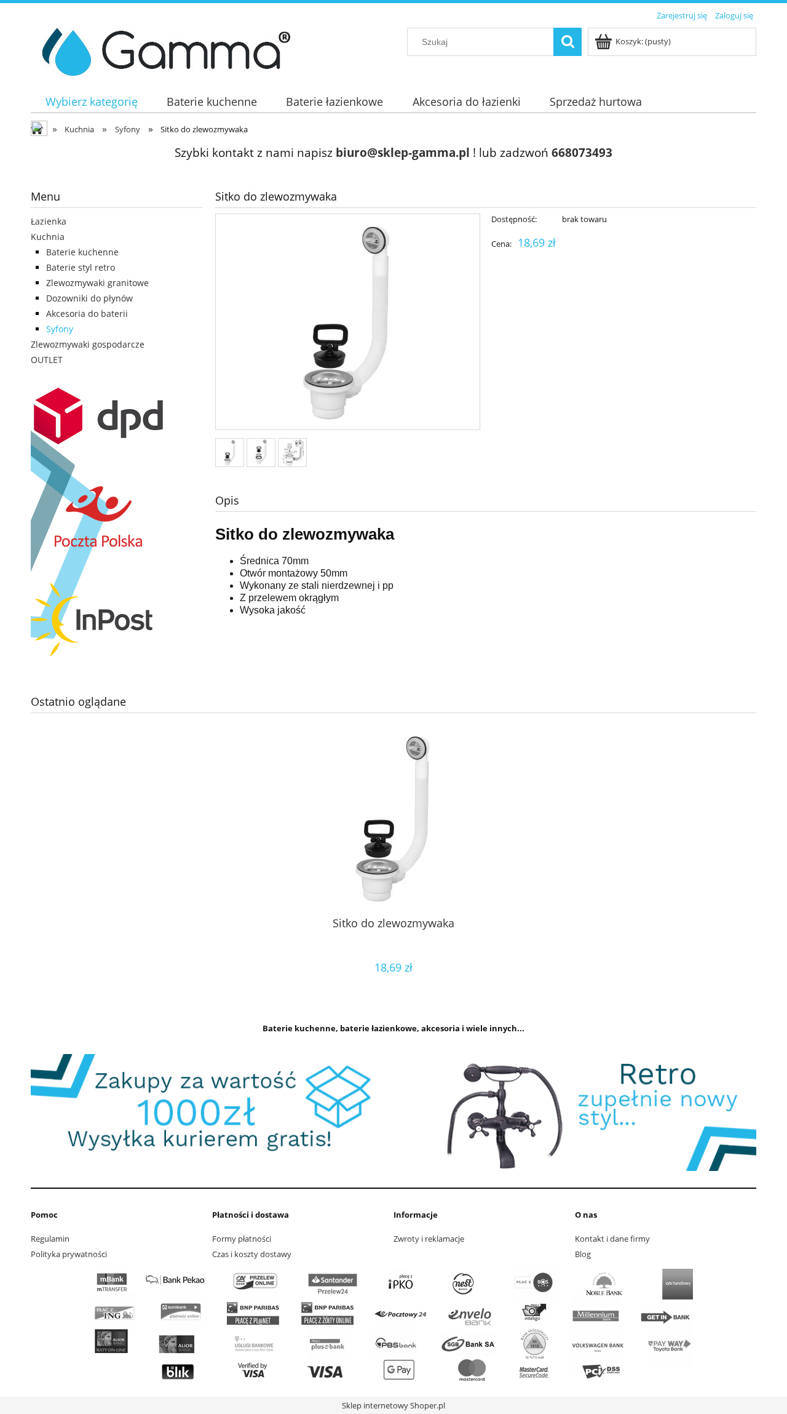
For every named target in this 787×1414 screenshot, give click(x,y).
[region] (393, 1112)
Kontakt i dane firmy (612, 1238)
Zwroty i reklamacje (429, 1238)
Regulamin (50, 1238)
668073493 (582, 152)
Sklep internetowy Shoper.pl (393, 1405)
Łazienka (48, 221)
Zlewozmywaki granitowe (97, 283)
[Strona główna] (161, 50)
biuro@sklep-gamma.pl (403, 152)
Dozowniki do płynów (89, 298)
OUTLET (47, 359)
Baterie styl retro (80, 267)
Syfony (59, 329)
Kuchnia (48, 236)
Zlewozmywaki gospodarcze (87, 344)
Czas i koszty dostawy (251, 1254)
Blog (583, 1254)
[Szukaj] (567, 42)
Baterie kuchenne (82, 252)
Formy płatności (241, 1238)
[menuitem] (91, 102)
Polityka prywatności (69, 1254)
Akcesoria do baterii (87, 313)
